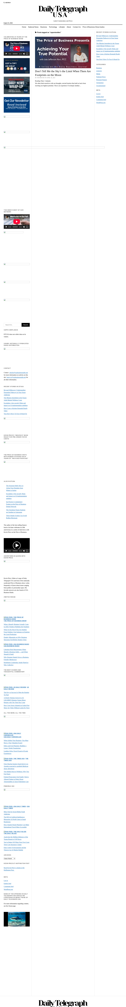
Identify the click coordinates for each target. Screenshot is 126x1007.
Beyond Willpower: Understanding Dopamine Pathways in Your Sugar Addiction (107, 38)
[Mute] (24, 54)
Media (98, 74)
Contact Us (77, 27)
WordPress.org (100, 102)
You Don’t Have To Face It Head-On (108, 59)
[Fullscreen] (27, 54)
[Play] (6, 54)
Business (43, 27)
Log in (98, 94)
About (69, 27)
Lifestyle (62, 27)
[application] (17, 48)
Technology (53, 27)
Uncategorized (100, 86)
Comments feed (101, 99)
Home (24, 27)
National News (33, 27)
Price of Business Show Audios (93, 27)
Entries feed (100, 97)
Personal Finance (101, 80)
